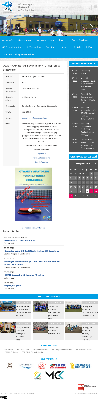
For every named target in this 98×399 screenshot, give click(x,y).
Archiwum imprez (45, 40)
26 (80, 191)
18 (75, 187)
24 (71, 191)
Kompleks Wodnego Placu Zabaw (18, 54)
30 (96, 191)
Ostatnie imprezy (49, 296)
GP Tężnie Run (34, 47)
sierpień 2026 (83, 163)
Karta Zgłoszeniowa (41, 158)
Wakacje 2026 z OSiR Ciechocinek (19, 240)
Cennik (65, 47)
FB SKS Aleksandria (84, 349)
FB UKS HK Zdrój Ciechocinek (33, 352)
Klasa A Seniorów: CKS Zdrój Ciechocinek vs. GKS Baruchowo (31, 251)
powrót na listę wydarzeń (33, 228)
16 (96, 182)
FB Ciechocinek (23, 349)
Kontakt (77, 47)
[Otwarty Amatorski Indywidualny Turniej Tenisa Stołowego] (33, 194)
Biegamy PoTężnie (12, 285)
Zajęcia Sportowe (79, 40)
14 (87, 182)
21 (87, 187)
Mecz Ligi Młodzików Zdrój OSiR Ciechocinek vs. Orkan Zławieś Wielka (88, 113)
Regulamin (41, 154)
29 (91, 191)
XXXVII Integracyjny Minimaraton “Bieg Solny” (25, 275)
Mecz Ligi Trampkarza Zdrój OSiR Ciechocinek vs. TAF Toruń (87, 129)
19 (79, 187)
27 (83, 191)
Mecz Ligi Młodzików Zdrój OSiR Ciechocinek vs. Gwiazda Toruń (88, 84)
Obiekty (63, 40)
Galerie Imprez (25, 40)
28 (87, 191)
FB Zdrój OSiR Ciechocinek (62, 349)
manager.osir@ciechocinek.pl (34, 118)
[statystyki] (3, 397)
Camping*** (51, 47)
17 (71, 187)
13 (83, 182)
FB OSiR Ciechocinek (40, 349)
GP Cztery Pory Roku (12, 47)
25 (75, 191)
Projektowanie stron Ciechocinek (86, 393)
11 (75, 182)
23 (96, 187)
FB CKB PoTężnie (11, 352)
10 (71, 182)
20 (83, 187)
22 (91, 187)
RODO (89, 47)
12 (79, 182)
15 (91, 182)
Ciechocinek (9, 349)
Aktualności (8, 40)
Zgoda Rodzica (41, 162)
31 (71, 195)
